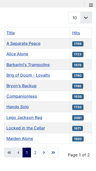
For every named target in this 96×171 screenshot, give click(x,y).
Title (10, 32)
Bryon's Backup (21, 85)
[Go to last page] (53, 152)
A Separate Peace (23, 43)
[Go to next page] (44, 152)
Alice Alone (17, 53)
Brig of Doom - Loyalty (28, 75)
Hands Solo (17, 106)
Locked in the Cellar (25, 127)
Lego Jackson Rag (24, 117)
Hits (76, 32)
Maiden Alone (19, 138)
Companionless (21, 96)
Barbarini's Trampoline (28, 64)
